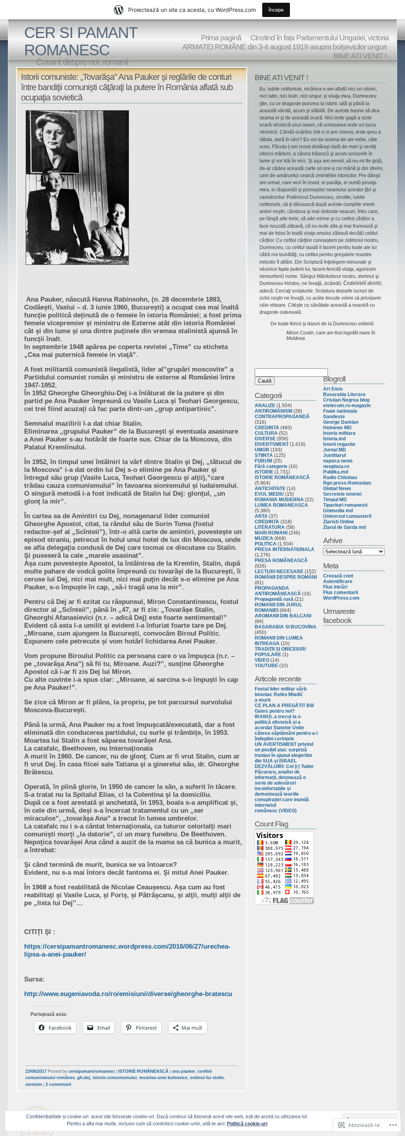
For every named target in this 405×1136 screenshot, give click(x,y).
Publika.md (335, 472)
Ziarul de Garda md (344, 527)
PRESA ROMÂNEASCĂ (281, 560)
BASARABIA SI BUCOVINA (285, 627)
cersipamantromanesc (91, 1071)
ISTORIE (264, 472)
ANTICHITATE (270, 488)
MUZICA (264, 538)
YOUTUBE (266, 665)
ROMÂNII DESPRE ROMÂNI (286, 577)
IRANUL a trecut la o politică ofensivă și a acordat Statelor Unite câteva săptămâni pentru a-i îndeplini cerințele (286, 728)
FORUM (263, 461)
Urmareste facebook (339, 616)
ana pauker (183, 1071)
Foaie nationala (340, 411)
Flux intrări (335, 587)
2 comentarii (58, 1084)
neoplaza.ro (336, 466)
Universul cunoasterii (347, 516)
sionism (33, 1084)
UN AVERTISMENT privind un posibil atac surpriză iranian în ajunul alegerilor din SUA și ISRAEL (284, 753)
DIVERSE (265, 439)
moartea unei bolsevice (163, 1077)
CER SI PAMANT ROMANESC (80, 41)
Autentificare (337, 581)
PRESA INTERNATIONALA (284, 549)
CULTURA (266, 433)
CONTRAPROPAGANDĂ (282, 416)
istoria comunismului (115, 1077)
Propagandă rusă (274, 599)
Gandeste (334, 416)
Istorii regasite (339, 444)
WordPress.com (341, 598)
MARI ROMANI (271, 533)
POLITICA (265, 544)
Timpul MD (335, 499)
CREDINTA (267, 427)
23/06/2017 (36, 1071)
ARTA (261, 516)
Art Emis (333, 389)
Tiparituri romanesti (345, 505)
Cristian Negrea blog (346, 400)
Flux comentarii (340, 592)
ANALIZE (265, 405)
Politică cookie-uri (247, 1124)
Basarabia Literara (344, 394)
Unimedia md (338, 510)
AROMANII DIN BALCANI (283, 616)
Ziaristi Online (338, 522)
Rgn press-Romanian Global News (347, 485)
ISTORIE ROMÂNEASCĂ (143, 1071)
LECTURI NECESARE (279, 571)
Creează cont (338, 576)
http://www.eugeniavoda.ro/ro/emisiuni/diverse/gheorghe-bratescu (128, 994)
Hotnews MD (337, 427)
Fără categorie (271, 466)
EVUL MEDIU (269, 494)
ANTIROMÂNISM (273, 411)
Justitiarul (334, 455)
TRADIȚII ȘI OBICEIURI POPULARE (280, 651)
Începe (276, 10)
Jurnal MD (334, 450)
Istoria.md (334, 439)
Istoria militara (339, 433)
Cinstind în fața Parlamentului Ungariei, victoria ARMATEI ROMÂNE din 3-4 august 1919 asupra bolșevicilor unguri (285, 42)
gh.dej (83, 1077)
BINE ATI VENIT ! (359, 55)
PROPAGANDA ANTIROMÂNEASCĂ (278, 590)
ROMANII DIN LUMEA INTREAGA (279, 640)
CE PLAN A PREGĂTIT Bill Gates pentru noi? (284, 708)
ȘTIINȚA (264, 455)
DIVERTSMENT (272, 444)
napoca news (338, 461)
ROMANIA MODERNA (279, 499)
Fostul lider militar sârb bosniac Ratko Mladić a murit (281, 694)
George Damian (340, 422)
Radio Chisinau (340, 477)
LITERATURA (270, 527)
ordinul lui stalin (207, 1077)
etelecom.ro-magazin (347, 405)
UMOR (262, 450)
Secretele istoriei (342, 494)
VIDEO (262, 660)
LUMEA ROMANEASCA (281, 505)
